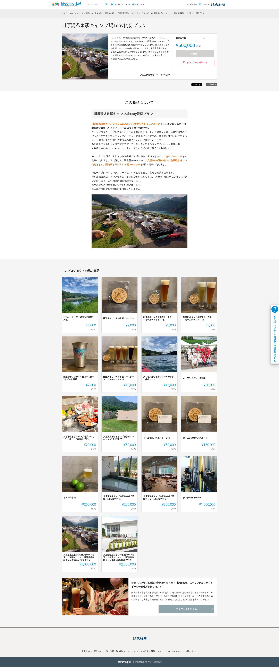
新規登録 (193, 4)
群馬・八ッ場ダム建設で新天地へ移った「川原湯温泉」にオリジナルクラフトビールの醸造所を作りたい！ (172, 584)
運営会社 (98, 651)
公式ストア (140, 4)
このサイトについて (121, 4)
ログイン (205, 4)
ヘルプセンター (174, 651)
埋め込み (212, 84)
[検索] (107, 4)
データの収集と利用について (149, 651)
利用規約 (86, 651)
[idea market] (66, 3)
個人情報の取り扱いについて (119, 651)
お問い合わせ (191, 651)
